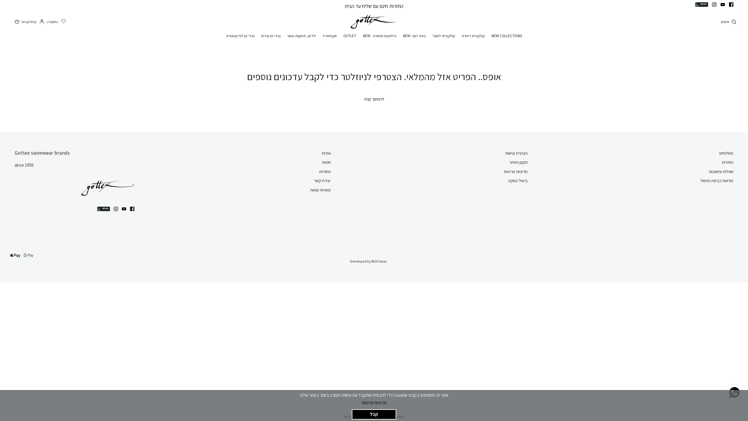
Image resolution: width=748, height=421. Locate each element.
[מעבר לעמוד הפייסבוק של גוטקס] (731, 4)
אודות (326, 153)
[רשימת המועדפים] (63, 21)
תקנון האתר (518, 162)
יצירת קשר (322, 180)
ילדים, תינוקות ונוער (301, 35)
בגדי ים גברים (270, 35)
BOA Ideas (379, 261)
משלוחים (726, 153)
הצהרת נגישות (516, 153)
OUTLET (349, 35)
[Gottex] (374, 22)
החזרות (727, 162)
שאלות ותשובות (721, 171)
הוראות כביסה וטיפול (716, 180)
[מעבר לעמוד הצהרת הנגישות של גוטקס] (701, 4)
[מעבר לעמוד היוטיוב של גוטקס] (723, 4)
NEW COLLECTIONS (506, 35)
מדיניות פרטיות (374, 403)
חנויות (326, 162)
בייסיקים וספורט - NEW (379, 35)
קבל (374, 414)
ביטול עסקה (518, 180)
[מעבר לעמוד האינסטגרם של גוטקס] (714, 4)
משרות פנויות (320, 190)
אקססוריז (330, 35)
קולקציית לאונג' (443, 35)
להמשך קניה (374, 99)
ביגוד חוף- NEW (414, 35)
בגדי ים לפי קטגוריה (240, 35)
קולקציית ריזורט (473, 35)
